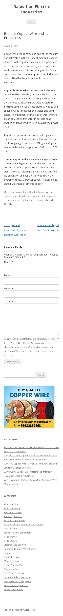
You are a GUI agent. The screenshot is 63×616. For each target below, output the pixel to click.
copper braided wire (22, 195)
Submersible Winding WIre (17, 581)
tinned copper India (39, 200)
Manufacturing (11, 561)
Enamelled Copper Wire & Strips (20, 548)
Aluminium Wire (12, 508)
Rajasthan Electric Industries (31, 9)
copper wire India (19, 200)
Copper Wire (10, 540)
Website (8, 288)
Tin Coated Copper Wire (16, 585)
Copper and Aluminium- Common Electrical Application (15, 230)
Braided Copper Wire (40, 191)
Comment (9, 301)
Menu (31, 21)
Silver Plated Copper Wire (17, 577)
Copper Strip (10, 536)
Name (8, 262)
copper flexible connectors (17, 532)
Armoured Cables (13, 512)
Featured (8, 552)
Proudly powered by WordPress (19, 609)
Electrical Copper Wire (15, 544)
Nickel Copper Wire (13, 565)
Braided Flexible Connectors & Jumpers (24, 524)
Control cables (11, 528)
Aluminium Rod (11, 504)
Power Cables (11, 569)
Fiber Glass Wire (12, 557)
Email (8, 275)
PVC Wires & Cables (14, 573)
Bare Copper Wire (13, 516)
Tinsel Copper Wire (13, 589)
